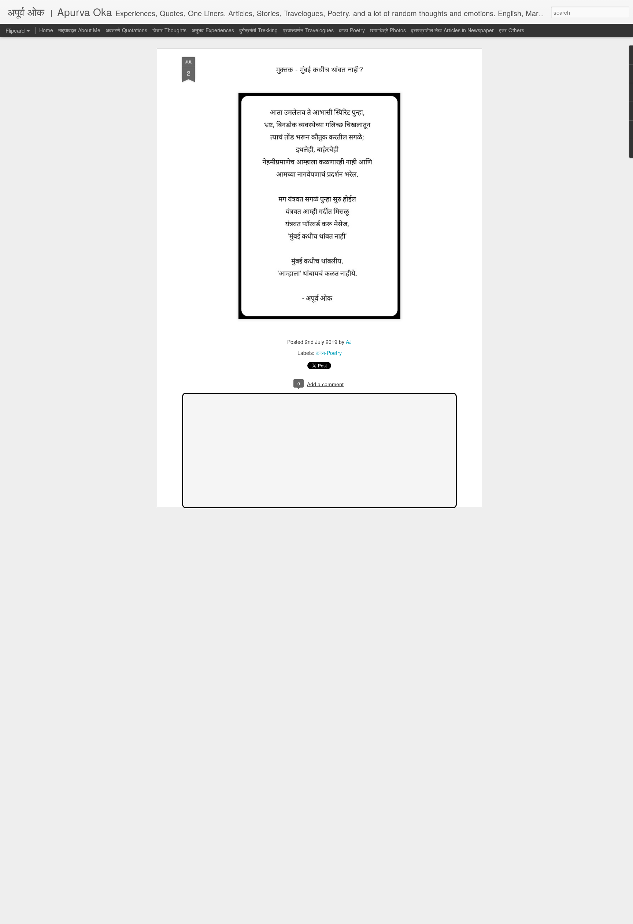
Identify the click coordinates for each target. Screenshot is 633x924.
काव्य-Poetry (329, 352)
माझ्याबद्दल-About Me (79, 30)
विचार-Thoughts (169, 30)
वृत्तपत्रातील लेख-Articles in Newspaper (452, 30)
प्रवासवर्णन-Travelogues (308, 30)
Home (46, 30)
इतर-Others (511, 30)
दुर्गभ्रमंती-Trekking (258, 30)
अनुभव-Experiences (213, 30)
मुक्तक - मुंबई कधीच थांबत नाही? (319, 69)
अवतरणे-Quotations (126, 30)
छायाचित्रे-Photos (388, 30)
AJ (349, 341)
